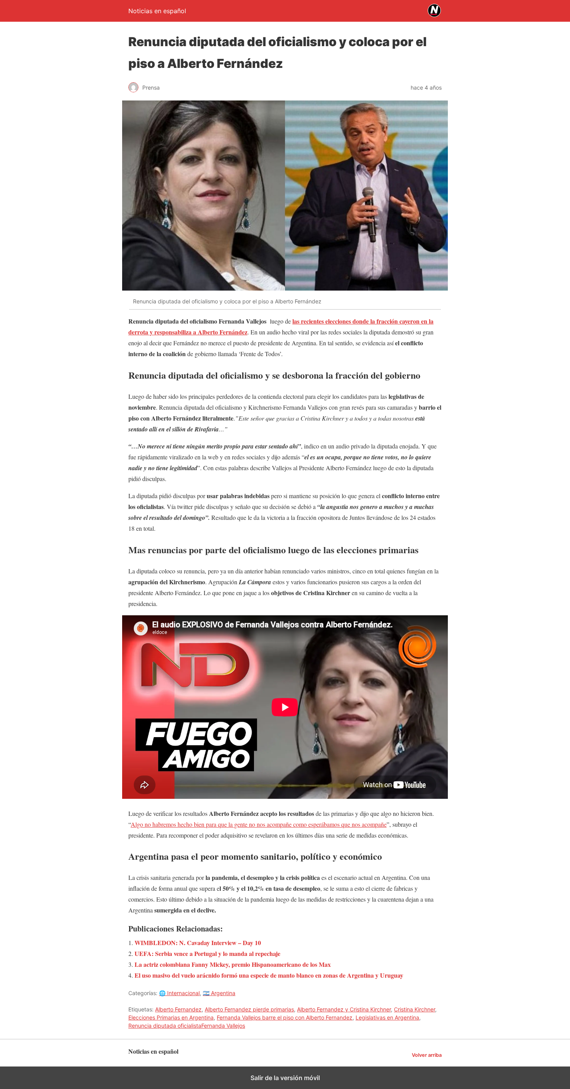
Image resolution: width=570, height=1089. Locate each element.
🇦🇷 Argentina (219, 993)
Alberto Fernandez (178, 1009)
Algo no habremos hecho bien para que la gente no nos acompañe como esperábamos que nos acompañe (259, 824)
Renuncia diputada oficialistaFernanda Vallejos (186, 1025)
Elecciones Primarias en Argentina (171, 1017)
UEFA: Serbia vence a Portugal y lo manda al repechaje (207, 953)
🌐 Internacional (179, 993)
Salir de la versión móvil (285, 1078)
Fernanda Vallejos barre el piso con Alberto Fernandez (284, 1017)
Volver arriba (427, 1055)
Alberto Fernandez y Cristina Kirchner (344, 1009)
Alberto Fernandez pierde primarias (249, 1009)
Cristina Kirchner (414, 1009)
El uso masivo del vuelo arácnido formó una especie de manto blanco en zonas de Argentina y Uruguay (269, 975)
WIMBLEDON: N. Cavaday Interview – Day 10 (198, 942)
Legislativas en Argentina (387, 1017)
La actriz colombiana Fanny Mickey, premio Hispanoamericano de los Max (233, 964)
